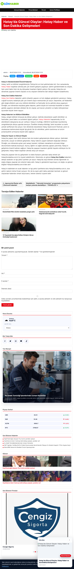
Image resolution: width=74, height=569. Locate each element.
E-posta (4, 281)
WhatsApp (29, 76)
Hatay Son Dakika (8, 98)
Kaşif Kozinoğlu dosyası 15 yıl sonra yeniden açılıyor (19, 439)
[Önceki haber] (64, 354)
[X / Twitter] (10, 341)
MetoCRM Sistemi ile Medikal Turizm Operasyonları (19, 447)
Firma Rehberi (33, 10)
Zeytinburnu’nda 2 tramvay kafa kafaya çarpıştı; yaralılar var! (22, 441)
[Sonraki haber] (68, 354)
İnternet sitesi (6, 289)
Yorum (4, 255)
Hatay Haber (6, 87)
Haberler (4, 16)
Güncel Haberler (19, 10)
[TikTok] (26, 341)
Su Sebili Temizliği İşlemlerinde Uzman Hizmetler (18, 443)
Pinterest (43, 76)
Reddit (36, 76)
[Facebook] (5, 341)
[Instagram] (15, 341)
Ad (3, 273)
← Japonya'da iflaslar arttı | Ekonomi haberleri (12, 184)
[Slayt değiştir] (33, 551)
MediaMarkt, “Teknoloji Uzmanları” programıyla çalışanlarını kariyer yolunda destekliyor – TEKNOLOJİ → (48, 184)
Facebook (20, 76)
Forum (44, 10)
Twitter (12, 76)
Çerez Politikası (55, 10)
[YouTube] (21, 341)
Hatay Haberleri (44, 119)
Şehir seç (8, 324)
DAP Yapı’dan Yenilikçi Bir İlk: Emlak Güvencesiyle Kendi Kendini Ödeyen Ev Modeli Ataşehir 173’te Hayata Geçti (37, 445)
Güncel (10, 16)
